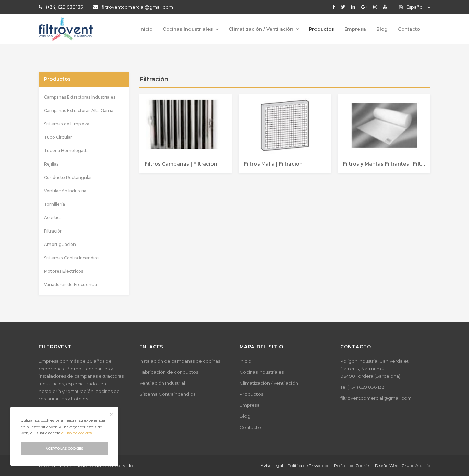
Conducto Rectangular (68, 177)
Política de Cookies (352, 465)
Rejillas (51, 164)
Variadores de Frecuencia (70, 284)
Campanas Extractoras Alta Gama (78, 110)
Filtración (53, 231)
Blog (382, 29)
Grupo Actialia (415, 465)
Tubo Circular (58, 137)
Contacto (409, 29)
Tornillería (54, 204)
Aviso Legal (272, 465)
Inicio (145, 29)
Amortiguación (60, 244)
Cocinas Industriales (188, 29)
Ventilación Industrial (66, 190)
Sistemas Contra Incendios (71, 257)
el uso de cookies (76, 433)
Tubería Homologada (66, 150)
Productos (321, 29)
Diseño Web (386, 465)
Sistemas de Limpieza (66, 123)
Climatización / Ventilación (261, 29)
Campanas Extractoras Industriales (79, 97)
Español (415, 7)
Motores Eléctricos (63, 271)
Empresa (355, 29)
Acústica (53, 217)
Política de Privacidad (308, 465)
